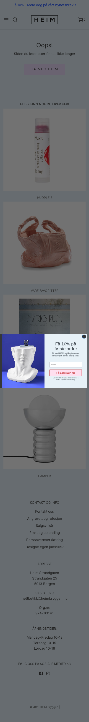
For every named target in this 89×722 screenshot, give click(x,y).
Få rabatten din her (65, 373)
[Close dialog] (84, 337)
